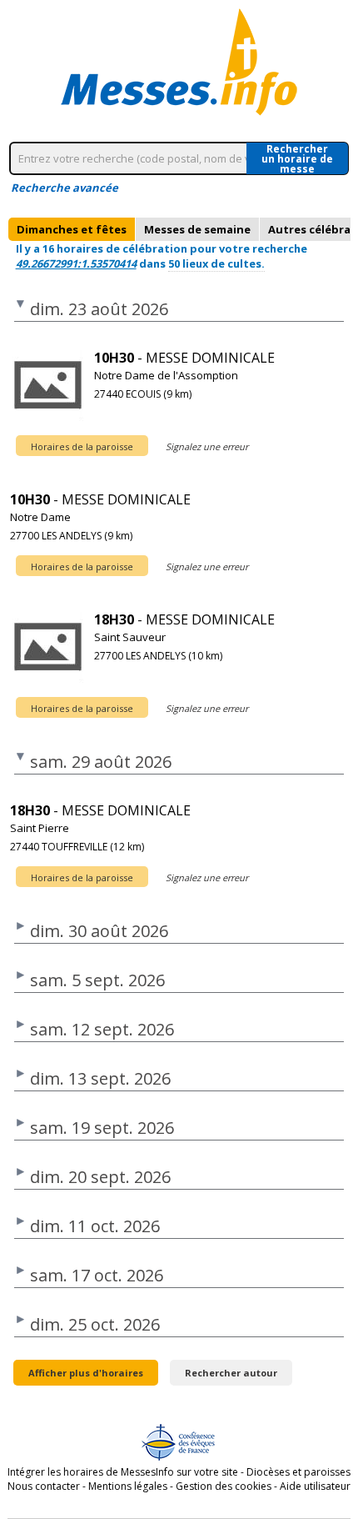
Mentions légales (127, 1486)
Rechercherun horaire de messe (297, 158)
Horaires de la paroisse (82, 446)
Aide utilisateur (315, 1486)
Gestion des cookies (223, 1486)
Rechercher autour (231, 1372)
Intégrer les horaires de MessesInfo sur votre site (122, 1472)
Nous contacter (43, 1486)
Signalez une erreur (207, 446)
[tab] (71, 229)
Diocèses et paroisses (298, 1472)
